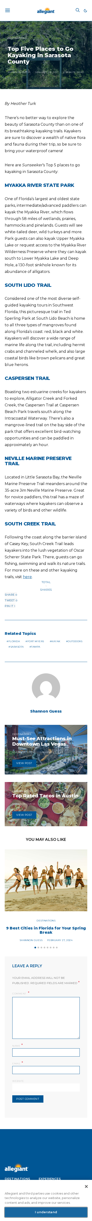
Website (18, 1081)
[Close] (86, 1186)
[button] (85, 11)
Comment (19, 993)
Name (17, 1045)
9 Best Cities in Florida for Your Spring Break (46, 930)
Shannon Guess (19, 72)
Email (17, 1063)
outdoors (75, 641)
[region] (46, 1200)
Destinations (17, 38)
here (27, 577)
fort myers (35, 641)
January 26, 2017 (47, 72)
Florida (14, 641)
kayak (55, 641)
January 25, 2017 (51, 752)
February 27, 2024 (60, 940)
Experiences (21, 791)
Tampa (35, 646)
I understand (46, 1212)
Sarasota (17, 646)
